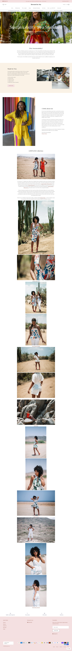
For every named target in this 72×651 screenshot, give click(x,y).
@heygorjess (49, 183)
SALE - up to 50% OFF (51, 8)
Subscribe (56, 630)
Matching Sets (17, 8)
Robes (30, 8)
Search (4, 622)
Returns (4, 624)
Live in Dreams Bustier (36, 346)
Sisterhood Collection (36, 8)
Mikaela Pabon (44, 133)
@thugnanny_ (26, 187)
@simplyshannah (31, 185)
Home (12, 8)
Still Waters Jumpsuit (36, 607)
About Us (4, 625)
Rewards (4, 627)
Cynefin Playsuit (36, 398)
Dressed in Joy (7, 646)
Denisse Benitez (50, 186)
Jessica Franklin (44, 183)
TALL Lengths (24, 8)
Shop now (11, 85)
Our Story (43, 8)
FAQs (4, 629)
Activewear (59, 8)
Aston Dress (36, 425)
